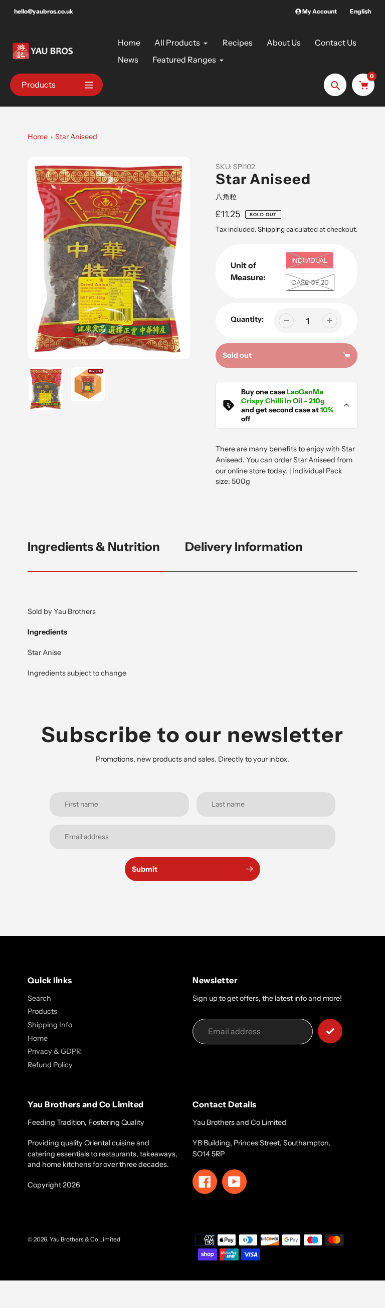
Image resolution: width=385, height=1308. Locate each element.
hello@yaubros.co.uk (43, 11)
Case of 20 (310, 282)
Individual (309, 260)
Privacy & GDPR (54, 1051)
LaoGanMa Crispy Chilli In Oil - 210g (283, 396)
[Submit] (330, 1031)
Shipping (271, 229)
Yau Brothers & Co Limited (85, 1239)
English (360, 11)
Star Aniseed (76, 136)
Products (42, 1011)
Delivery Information (244, 546)
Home (38, 136)
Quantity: (247, 319)
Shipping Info (50, 1024)
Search (39, 998)
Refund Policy (50, 1064)
